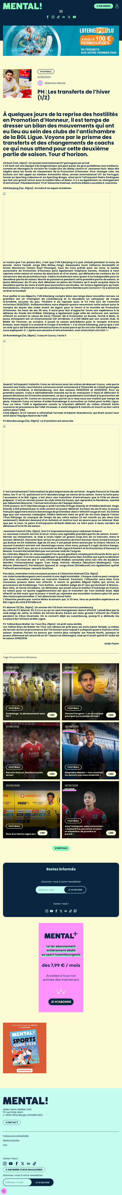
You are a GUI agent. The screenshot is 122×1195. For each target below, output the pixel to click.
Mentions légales (11, 1140)
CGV (5, 1145)
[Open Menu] (61, 11)
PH (11, 657)
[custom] (58, 16)
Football (46, 71)
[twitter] (69, 16)
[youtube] (74, 16)
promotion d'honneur (25, 657)
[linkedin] (63, 16)
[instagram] (52, 16)
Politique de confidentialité (16, 1136)
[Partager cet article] (3, 1191)
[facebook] (47, 16)
